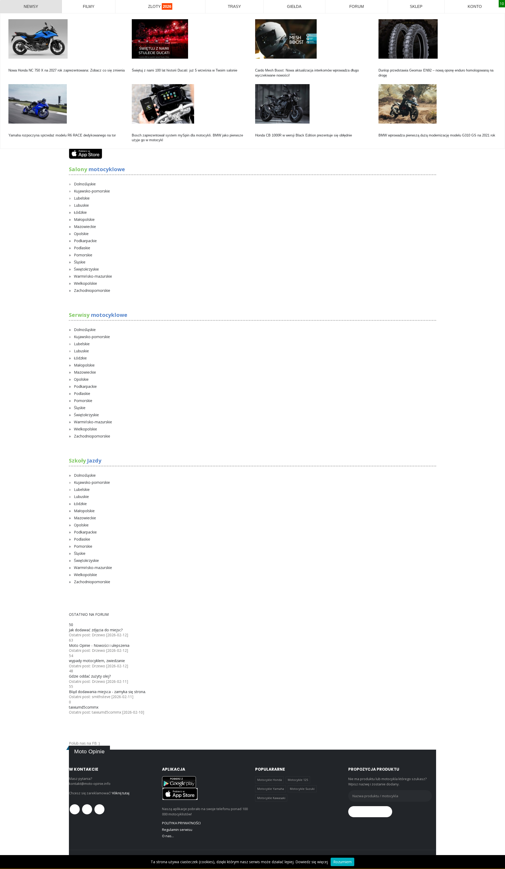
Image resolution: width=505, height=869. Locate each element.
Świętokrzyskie (86, 269)
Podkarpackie (85, 240)
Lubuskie (81, 205)
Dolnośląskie (85, 183)
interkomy (262, 66)
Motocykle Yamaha (270, 789)
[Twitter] (87, 809)
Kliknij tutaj (120, 793)
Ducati (137, 66)
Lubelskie (82, 198)
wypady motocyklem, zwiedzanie (97, 660)
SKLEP (416, 6)
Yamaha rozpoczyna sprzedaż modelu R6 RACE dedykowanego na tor (62, 135)
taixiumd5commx (83, 707)
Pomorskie (83, 254)
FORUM (356, 6)
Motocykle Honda (269, 780)
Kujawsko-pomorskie (92, 191)
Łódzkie (80, 212)
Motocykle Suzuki (302, 789)
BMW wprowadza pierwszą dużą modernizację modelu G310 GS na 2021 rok (436, 135)
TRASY (234, 6)
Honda (13, 66)
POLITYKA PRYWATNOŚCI (181, 823)
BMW (382, 131)
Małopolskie (84, 219)
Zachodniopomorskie (92, 290)
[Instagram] (99, 809)
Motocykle (140, 131)
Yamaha (14, 131)
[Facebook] (74, 809)
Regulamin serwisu (177, 829)
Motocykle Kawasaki (271, 798)
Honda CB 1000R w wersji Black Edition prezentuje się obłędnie (303, 135)
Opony (383, 66)
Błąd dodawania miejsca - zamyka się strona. (107, 691)
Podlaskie (82, 247)
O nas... (168, 836)
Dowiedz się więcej (311, 861)
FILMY (88, 6)
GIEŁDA (294, 6)
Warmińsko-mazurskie (93, 276)
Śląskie (79, 262)
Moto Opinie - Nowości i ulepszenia (99, 645)
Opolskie (81, 233)
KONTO (475, 6)
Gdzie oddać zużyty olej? (90, 676)
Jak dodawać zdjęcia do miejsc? (96, 629)
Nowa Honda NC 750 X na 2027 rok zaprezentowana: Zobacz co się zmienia (66, 70)
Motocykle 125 (298, 780)
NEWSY (31, 6)
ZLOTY (159, 6)
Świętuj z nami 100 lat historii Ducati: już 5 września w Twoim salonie (184, 70)
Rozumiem (342, 861)
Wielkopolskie (85, 283)
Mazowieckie (85, 226)
